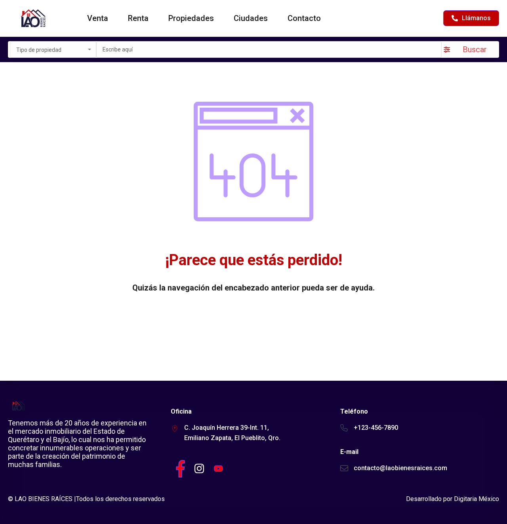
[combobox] (53, 49)
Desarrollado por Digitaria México (452, 499)
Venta (97, 18)
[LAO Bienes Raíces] (32, 18)
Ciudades (251, 18)
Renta (138, 18)
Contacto (304, 18)
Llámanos (476, 18)
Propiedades (191, 18)
